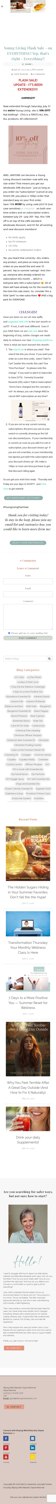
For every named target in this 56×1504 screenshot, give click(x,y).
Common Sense (42, 754)
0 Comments (39, 74)
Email (28, 588)
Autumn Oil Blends (35, 701)
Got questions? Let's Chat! (23, 498)
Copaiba (11, 759)
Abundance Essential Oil (18, 696)
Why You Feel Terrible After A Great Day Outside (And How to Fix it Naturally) (28, 1087)
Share (28, 64)
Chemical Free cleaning (28, 730)
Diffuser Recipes (33, 764)
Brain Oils (38, 720)
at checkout (28, 208)
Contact (15, 1348)
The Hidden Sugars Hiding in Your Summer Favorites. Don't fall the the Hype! (28, 892)
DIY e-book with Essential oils (28, 769)
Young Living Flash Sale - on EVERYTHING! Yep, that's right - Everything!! (28, 53)
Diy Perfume (38, 774)
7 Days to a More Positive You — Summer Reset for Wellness (28, 1003)
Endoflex (38, 798)
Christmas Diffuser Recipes (27, 735)
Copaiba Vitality (27, 759)
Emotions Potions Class (38, 793)
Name (28, 575)
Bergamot (45, 706)
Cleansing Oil (11, 754)
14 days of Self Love (27, 682)
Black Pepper (41, 711)
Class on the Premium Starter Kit (27, 750)
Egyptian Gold (43, 788)
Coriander (43, 759)
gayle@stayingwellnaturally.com (23, 1398)
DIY (47, 764)
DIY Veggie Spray (15, 779)
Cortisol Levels (14, 764)
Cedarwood (38, 725)
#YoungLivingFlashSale (16, 507)
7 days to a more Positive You (28, 691)
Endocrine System (21, 798)
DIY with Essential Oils (38, 779)
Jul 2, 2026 (28, 1013)
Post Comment (28, 638)
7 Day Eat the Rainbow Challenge (28, 686)
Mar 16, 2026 (28, 1148)
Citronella (43, 740)
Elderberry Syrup (14, 793)
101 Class (19, 677)
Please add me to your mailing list (29, 633)
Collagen (26, 754)
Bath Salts (31, 706)
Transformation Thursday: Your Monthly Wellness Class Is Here (28, 947)
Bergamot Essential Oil (19, 711)
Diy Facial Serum (19, 774)
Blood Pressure (19, 716)
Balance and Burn (14, 706)
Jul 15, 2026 (28, 958)
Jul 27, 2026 (28, 903)
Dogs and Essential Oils (28, 783)
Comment (28, 601)
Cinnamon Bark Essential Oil (21, 740)
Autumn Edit (17, 701)
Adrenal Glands (41, 696)
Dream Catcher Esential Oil (19, 788)
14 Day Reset (34, 677)
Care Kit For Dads (20, 725)
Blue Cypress (37, 716)
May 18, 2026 (28, 1098)
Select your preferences (28, 543)
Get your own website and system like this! (28, 1497)
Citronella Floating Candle (27, 745)
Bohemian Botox (21, 720)
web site (23, 321)
